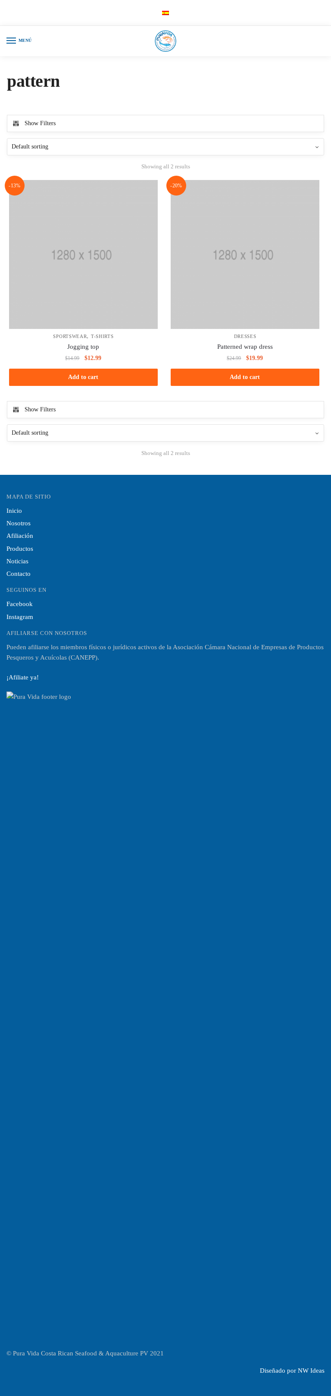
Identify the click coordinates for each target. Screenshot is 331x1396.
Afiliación (19, 535)
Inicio (14, 510)
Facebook (19, 603)
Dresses (245, 336)
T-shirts (102, 336)
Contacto (18, 573)
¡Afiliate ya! (22, 677)
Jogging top (83, 346)
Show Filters (40, 123)
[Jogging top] (83, 254)
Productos (19, 548)
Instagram (19, 616)
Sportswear (70, 336)
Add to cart (83, 377)
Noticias (17, 561)
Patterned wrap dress (245, 346)
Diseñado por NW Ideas (292, 1370)
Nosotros (18, 523)
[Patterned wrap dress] (245, 254)
